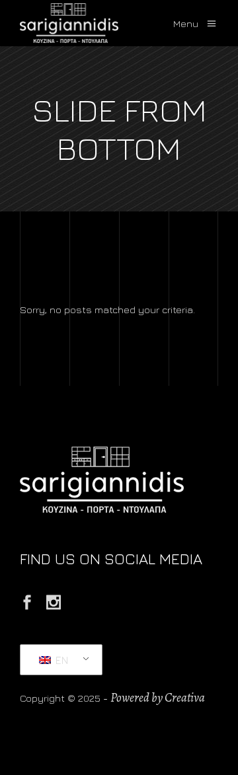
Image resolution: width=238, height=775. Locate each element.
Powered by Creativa (157, 697)
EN (60, 660)
